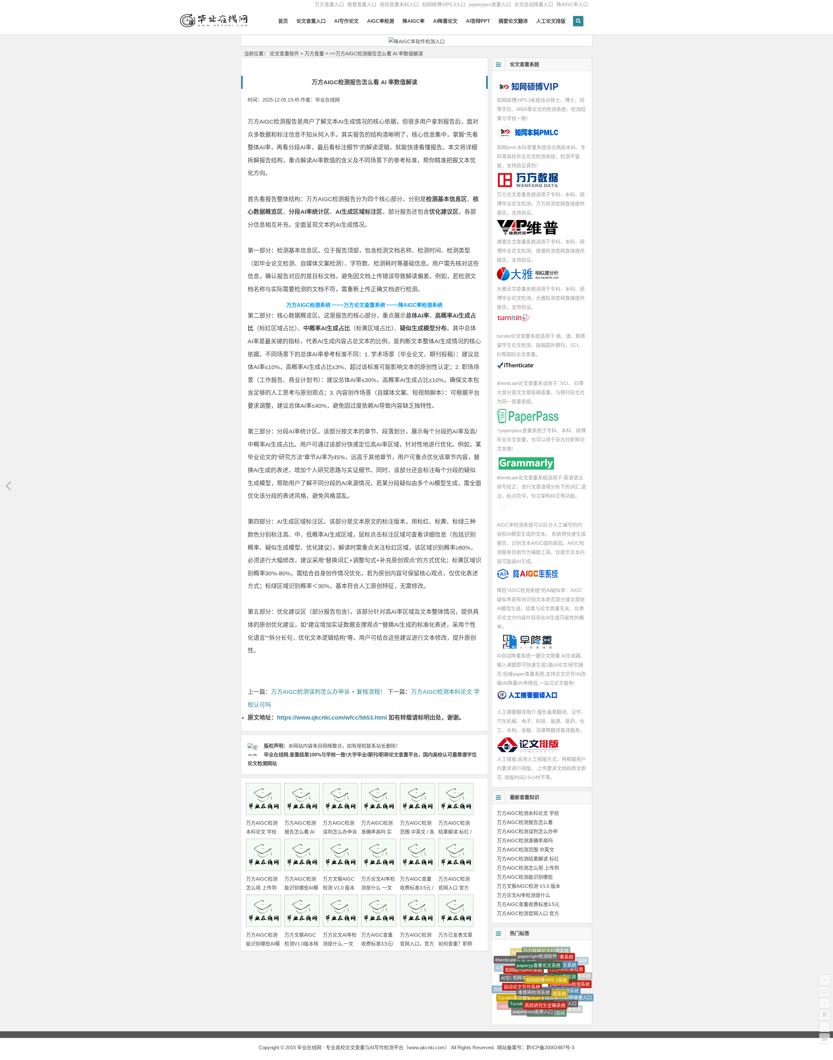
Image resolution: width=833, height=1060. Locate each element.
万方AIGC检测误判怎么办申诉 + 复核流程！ (328, 692)
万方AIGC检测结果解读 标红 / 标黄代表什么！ (455, 831)
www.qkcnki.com (426, 1047)
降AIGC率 (414, 21)
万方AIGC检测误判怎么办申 (527, 831)
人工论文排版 (551, 21)
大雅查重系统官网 (546, 997)
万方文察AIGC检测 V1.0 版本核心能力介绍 (339, 887)
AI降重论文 (445, 21)
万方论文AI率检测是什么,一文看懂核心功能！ (340, 943)
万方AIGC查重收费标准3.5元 (528, 904)
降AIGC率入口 (572, 4)
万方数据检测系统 (548, 970)
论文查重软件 (284, 53)
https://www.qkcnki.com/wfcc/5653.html (332, 717)
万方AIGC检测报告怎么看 (525, 822)
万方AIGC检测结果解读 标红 (528, 858)
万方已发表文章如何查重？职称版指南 (455, 943)
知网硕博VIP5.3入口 (444, 4)
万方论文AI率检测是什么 (523, 895)
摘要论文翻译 (513, 21)
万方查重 (314, 53)
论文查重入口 (311, 21)
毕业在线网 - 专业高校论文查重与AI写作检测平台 (350, 1047)
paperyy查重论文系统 (539, 951)
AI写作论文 (346, 21)
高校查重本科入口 (399, 4)
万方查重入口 (329, 4)
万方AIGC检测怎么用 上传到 (528, 868)
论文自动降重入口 (533, 4)
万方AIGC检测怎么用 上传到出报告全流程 (262, 887)
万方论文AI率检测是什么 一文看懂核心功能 (378, 887)
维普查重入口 (361, 4)
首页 (283, 21)
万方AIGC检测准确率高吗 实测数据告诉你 (377, 831)
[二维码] (824, 1038)
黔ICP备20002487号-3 (550, 1047)
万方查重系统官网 (547, 1008)
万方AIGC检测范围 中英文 (525, 849)
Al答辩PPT (478, 21)
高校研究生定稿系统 (545, 983)
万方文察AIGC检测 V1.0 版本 (528, 886)
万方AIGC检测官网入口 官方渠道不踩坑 (454, 887)
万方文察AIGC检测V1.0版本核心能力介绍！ (301, 943)
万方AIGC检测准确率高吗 (525, 840)
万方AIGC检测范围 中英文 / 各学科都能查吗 (417, 831)
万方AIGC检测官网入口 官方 (528, 913)
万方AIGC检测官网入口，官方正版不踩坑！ (417, 943)
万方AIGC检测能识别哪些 (525, 877)
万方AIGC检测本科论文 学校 (528, 813)
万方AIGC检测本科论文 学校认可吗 (262, 831)
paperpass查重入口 (490, 4)
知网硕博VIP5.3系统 (546, 958)
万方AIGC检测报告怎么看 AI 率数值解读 (300, 831)
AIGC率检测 (380, 21)
